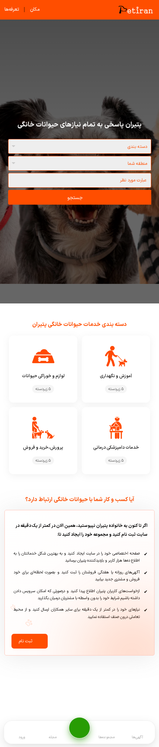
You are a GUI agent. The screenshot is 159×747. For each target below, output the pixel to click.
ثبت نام (25, 641)
